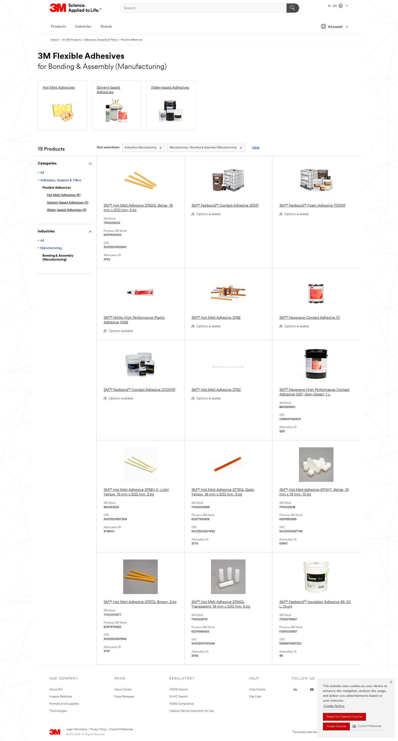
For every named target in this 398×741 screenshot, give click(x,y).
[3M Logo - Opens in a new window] (76, 8)
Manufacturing (140, 147)
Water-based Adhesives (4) (66, 210)
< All (41, 173)
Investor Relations (60, 696)
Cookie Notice (334, 706)
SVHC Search (178, 696)
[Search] (293, 8)
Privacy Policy (98, 729)
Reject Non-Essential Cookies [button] (344, 716)
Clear (256, 147)
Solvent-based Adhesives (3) (67, 203)
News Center (123, 689)
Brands (106, 27)
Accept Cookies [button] (336, 726)
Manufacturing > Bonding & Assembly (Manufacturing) (203, 147)
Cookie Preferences (121, 729)
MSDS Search (178, 689)
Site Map (255, 696)
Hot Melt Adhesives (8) (63, 195)
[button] (367, 726)
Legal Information (76, 729)
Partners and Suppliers (64, 703)
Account (335, 27)
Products (58, 27)
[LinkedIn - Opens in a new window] (295, 689)
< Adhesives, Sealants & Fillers (59, 180)
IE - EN (332, 6)
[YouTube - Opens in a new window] (311, 689)
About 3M (56, 689)
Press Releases (124, 696)
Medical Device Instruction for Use (191, 710)
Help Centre (257, 689)
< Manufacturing (50, 248)
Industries (83, 27)
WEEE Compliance (181, 703)
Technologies (58, 710)
